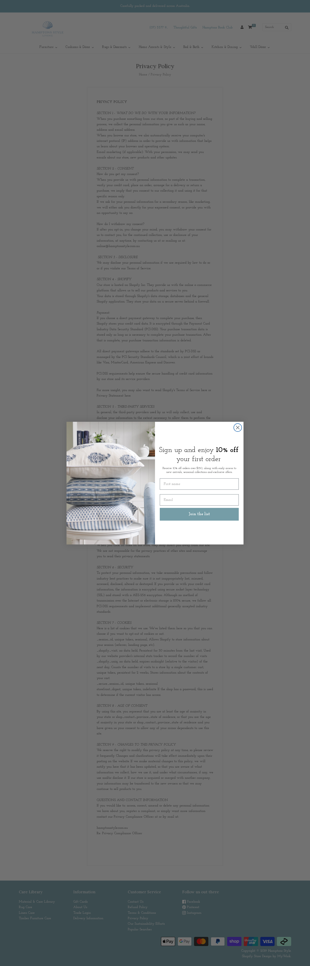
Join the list (199, 514)
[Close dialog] (238, 428)
